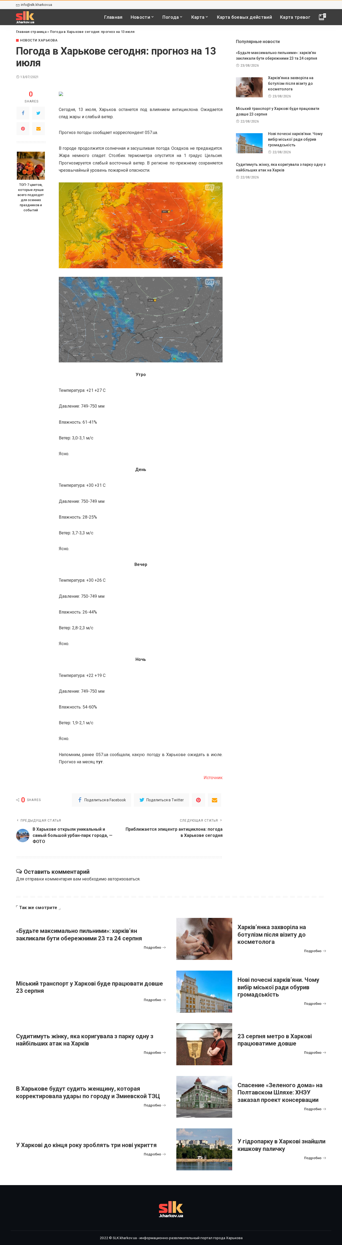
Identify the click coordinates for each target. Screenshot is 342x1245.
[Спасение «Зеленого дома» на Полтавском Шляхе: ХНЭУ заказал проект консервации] (204, 1097)
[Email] (38, 128)
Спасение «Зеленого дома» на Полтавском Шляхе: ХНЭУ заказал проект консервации (280, 1092)
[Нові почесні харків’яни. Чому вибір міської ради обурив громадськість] (249, 143)
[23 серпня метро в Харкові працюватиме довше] (204, 1044)
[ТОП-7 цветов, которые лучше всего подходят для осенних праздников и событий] (31, 166)
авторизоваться (123, 879)
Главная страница (31, 32)
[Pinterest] (23, 128)
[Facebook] (23, 113)
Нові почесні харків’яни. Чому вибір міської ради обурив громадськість (295, 139)
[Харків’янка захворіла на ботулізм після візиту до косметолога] (249, 87)
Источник (213, 777)
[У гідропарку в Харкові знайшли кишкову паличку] (204, 1149)
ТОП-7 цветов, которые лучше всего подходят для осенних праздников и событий (31, 197)
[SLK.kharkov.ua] (25, 17)
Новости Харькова (38, 40)
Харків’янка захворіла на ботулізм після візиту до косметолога (290, 83)
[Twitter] (38, 113)
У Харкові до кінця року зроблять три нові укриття (86, 1145)
